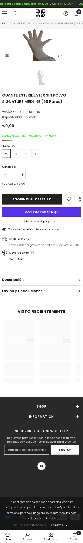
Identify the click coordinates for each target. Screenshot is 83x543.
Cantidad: (9, 167)
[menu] (4, 13)
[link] (19, 371)
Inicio (5, 23)
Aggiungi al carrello (32, 199)
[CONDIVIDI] (77, 199)
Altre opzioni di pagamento (41, 221)
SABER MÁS (16, 259)
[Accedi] (66, 13)
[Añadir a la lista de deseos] (69, 199)
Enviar (65, 450)
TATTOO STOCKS (29, 112)
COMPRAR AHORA (61, 4)
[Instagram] (41, 466)
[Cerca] (16, 13)
